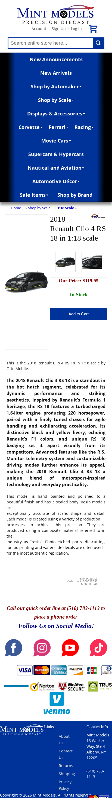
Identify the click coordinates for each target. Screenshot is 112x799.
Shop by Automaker (55, 86)
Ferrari (57, 127)
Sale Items (33, 195)
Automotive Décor (54, 181)
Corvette (29, 127)
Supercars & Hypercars (56, 154)
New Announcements (56, 59)
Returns (66, 765)
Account (39, 28)
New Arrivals (56, 73)
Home (16, 207)
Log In (76, 28)
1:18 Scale (65, 207)
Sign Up (59, 28)
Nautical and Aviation (55, 167)
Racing (82, 127)
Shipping (67, 773)
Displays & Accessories (54, 113)
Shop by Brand (74, 195)
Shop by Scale (54, 100)
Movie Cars (54, 140)
